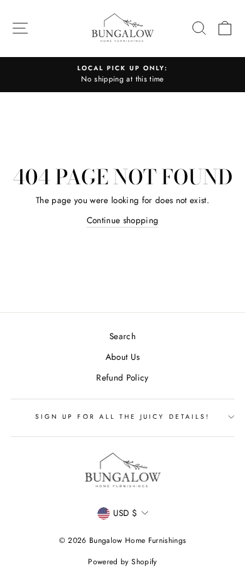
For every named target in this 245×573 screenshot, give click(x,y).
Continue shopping (123, 220)
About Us (123, 356)
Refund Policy (122, 377)
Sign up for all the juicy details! (122, 416)
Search (122, 336)
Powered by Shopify (122, 561)
